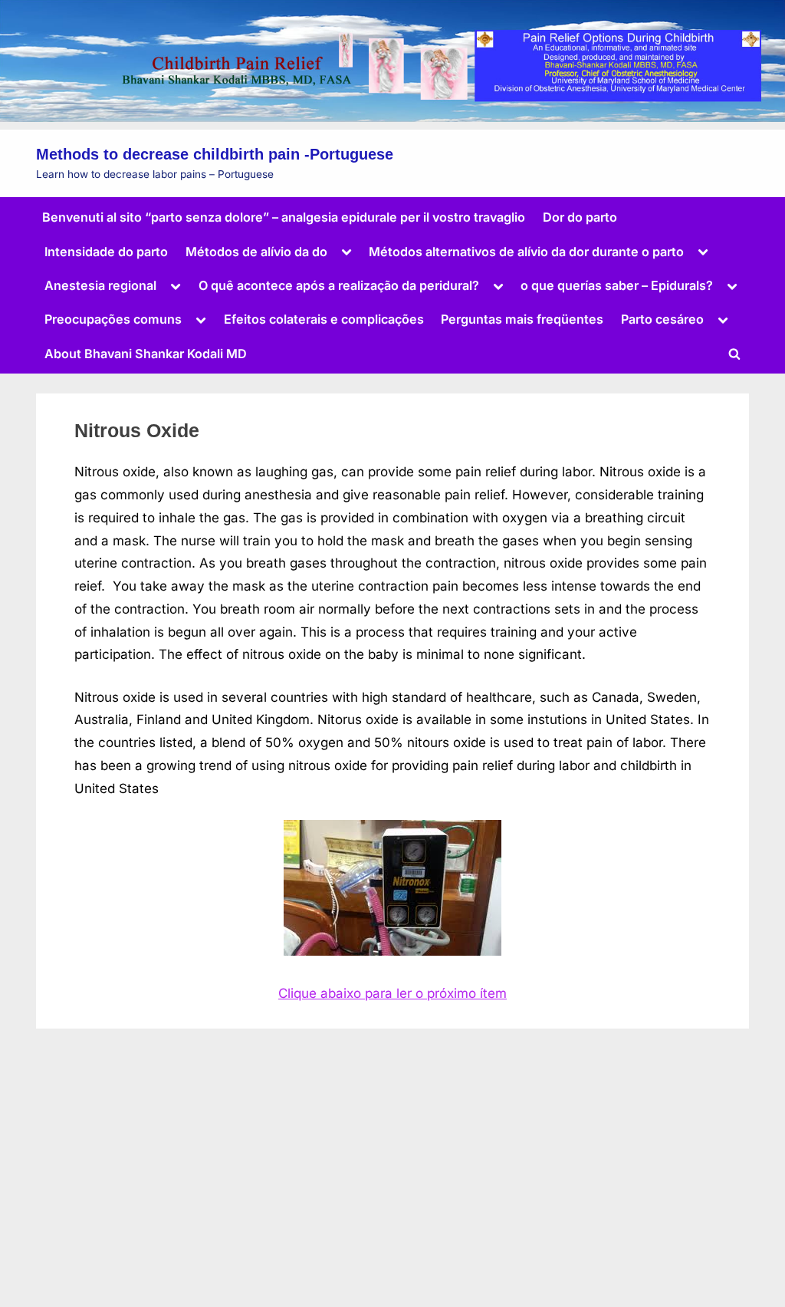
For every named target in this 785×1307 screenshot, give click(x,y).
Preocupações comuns (113, 319)
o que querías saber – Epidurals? (617, 285)
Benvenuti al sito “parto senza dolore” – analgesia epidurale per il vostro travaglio (283, 217)
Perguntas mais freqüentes (522, 319)
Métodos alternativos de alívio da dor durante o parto (526, 251)
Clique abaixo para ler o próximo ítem (392, 993)
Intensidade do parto (106, 251)
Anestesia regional (100, 285)
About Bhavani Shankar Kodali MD (145, 353)
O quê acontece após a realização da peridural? (339, 285)
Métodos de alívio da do (256, 251)
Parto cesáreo (662, 319)
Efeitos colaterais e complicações (324, 319)
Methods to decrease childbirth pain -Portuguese (214, 154)
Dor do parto (580, 217)
